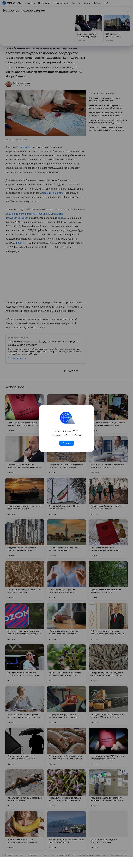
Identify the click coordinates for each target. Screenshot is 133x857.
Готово (66, 443)
